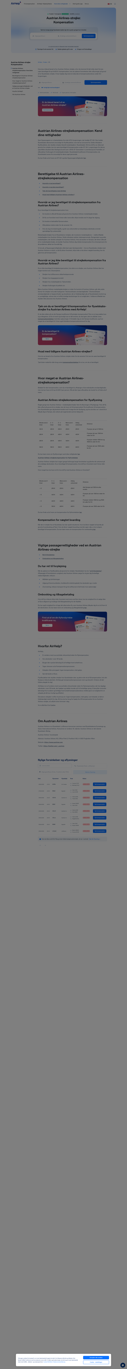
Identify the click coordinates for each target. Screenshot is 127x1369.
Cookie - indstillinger (96, 1362)
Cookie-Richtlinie (47, 1362)
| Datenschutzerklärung (59, 1362)
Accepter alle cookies (96, 1357)
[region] (63, 1360)
